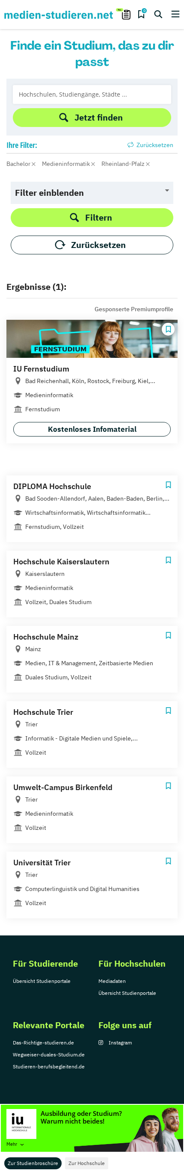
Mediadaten (112, 981)
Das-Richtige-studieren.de (43, 1042)
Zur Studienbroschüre (33, 1163)
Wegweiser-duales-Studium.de (49, 1054)
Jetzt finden (98, 117)
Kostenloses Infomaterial (92, 429)
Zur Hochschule (86, 1163)
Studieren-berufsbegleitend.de (49, 1066)
